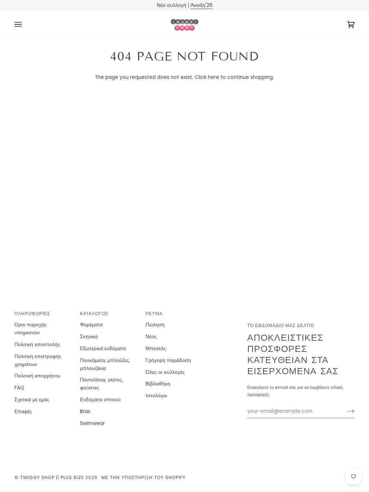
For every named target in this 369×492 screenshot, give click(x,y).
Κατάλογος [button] (94, 313)
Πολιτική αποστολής (37, 344)
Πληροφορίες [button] (32, 313)
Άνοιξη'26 (202, 5)
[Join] (345, 411)
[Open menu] (25, 24)
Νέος (151, 336)
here (213, 77)
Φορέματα (91, 324)
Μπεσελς (156, 348)
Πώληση (155, 324)
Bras (85, 411)
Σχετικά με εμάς (31, 399)
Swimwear (92, 423)
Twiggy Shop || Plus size (52, 477)
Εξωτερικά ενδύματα (103, 348)
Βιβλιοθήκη (158, 383)
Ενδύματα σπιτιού (100, 399)
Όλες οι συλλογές (165, 372)
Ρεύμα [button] (154, 313)
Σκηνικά (89, 336)
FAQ (19, 387)
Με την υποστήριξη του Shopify (143, 477)
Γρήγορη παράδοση (168, 360)
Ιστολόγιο (156, 395)
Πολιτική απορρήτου (37, 375)
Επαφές (23, 411)
